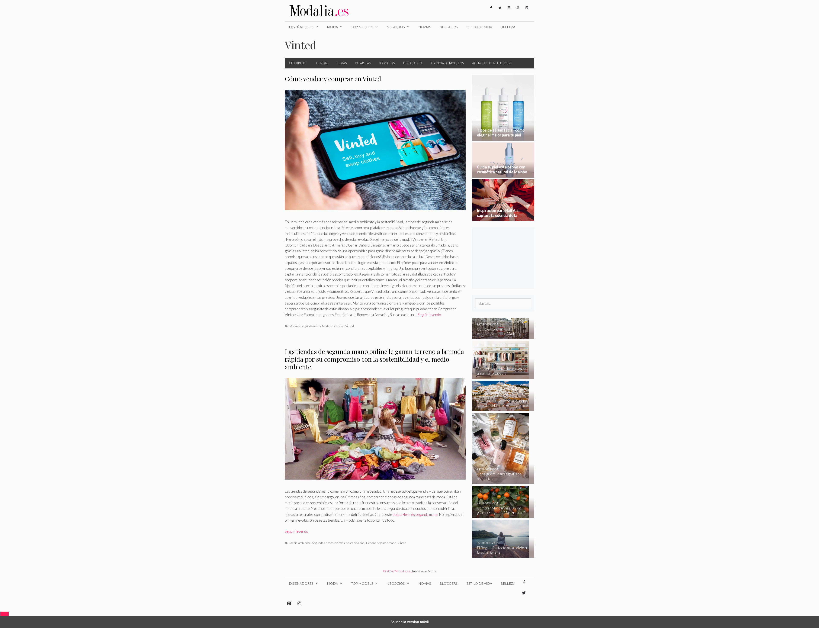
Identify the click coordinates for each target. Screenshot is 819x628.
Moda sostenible (333, 326)
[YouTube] (517, 8)
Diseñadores (301, 27)
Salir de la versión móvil (410, 622)
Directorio (412, 63)
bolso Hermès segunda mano (415, 514)
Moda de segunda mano (305, 326)
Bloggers (449, 27)
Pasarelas (362, 63)
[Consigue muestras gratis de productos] (500, 481)
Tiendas (322, 63)
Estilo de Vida (479, 27)
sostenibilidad (355, 543)
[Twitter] (500, 8)
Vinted (349, 326)
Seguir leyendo (429, 314)
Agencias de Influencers (492, 63)
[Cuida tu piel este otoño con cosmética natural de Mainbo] (503, 175)
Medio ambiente (300, 543)
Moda (332, 27)
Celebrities (298, 63)
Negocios (395, 27)
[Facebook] (491, 8)
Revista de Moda (424, 571)
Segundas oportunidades (328, 543)
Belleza (508, 27)
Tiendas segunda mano (381, 543)
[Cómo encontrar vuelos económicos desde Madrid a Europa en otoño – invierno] (500, 336)
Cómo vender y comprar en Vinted (333, 78)
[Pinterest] (526, 8)
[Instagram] (509, 8)
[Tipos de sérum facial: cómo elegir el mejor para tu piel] (503, 138)
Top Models (362, 27)
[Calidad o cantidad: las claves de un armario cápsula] (500, 376)
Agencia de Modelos (447, 63)
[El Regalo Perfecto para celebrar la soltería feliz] (500, 555)
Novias (424, 27)
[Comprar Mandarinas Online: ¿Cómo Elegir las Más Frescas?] (500, 515)
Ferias (342, 63)
